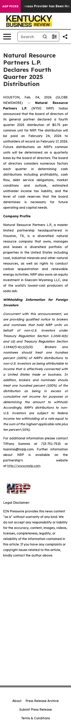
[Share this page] (65, 37)
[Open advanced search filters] (54, 36)
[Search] (45, 36)
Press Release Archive (42, 701)
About (16, 701)
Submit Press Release (35, 709)
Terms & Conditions (35, 718)
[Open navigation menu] (7, 37)
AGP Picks (10, 6)
